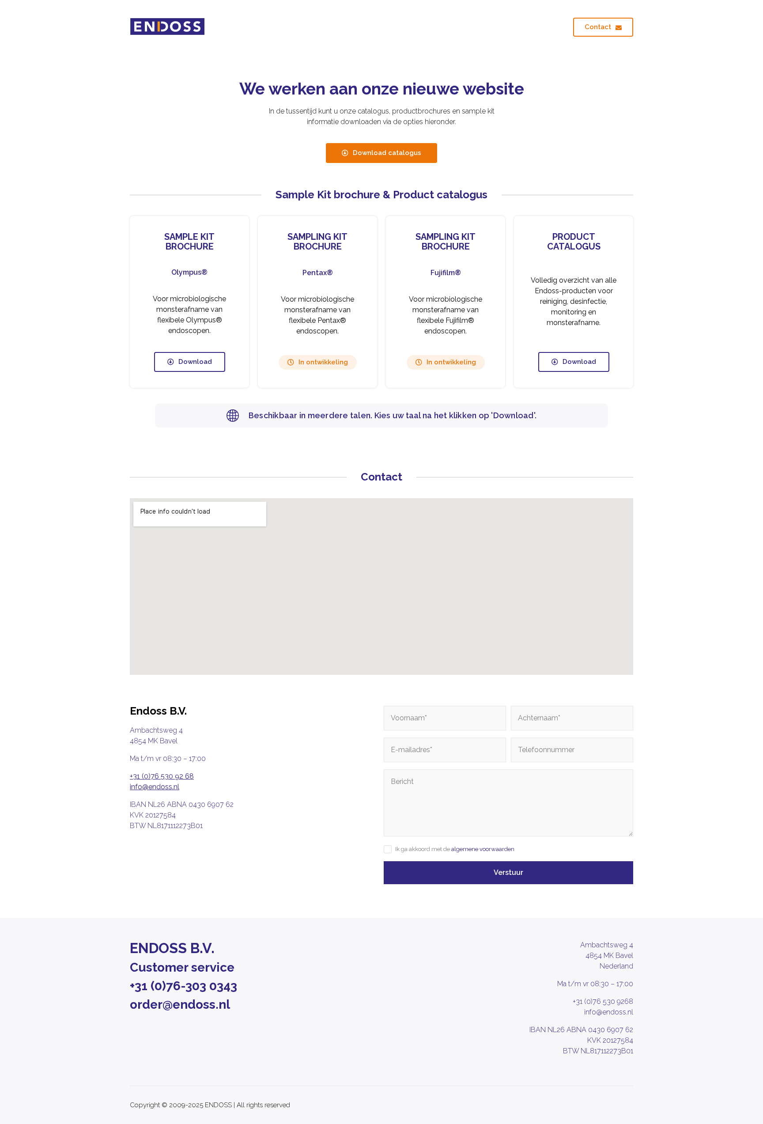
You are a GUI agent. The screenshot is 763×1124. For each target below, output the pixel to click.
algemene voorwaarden (482, 849)
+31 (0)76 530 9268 (603, 1001)
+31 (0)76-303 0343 (183, 986)
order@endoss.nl (180, 1004)
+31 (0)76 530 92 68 (162, 776)
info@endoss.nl (154, 787)
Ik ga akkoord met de (454, 849)
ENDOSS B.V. (172, 948)
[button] (318, 362)
